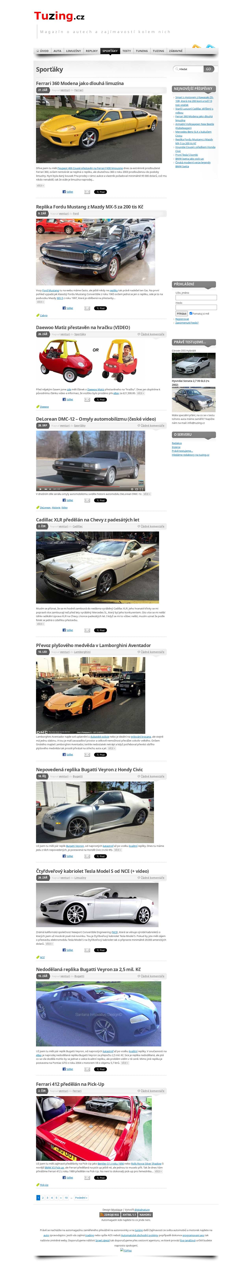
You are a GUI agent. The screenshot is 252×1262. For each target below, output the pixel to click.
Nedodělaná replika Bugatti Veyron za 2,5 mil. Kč (88, 969)
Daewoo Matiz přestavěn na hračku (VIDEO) (83, 327)
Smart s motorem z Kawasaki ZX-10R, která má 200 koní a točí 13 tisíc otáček (194, 101)
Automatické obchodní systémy (139, 1235)
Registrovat (182, 319)
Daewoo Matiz (95, 389)
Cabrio (43, 315)
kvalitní (133, 846)
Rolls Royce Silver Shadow (146, 1163)
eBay (116, 393)
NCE (114, 932)
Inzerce (176, 447)
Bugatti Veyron (75, 846)
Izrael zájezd (102, 1240)
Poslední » (81, 1197)
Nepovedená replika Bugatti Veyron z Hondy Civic (89, 769)
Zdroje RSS (111, 1215)
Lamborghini (82, 652)
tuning (139, 1230)
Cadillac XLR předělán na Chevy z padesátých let (87, 520)
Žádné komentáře (152, 334)
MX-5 (60, 298)
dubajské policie (99, 736)
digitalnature (142, 1209)
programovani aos (193, 1235)
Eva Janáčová (187, 1240)
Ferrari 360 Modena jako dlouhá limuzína (80, 83)
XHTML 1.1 (129, 1215)
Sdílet (70, 192)
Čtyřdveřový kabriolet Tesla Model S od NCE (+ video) (92, 871)
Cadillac (78, 526)
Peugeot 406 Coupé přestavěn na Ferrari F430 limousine (90, 168)
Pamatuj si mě (201, 313)
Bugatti (78, 776)
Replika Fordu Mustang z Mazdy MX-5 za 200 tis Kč (89, 207)
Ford (76, 213)
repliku (114, 290)
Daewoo (44, 406)
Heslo (179, 303)
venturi (65, 90)
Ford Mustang (50, 290)
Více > (40, 185)
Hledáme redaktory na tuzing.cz (190, 454)
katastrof (108, 846)
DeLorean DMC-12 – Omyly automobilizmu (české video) (96, 419)
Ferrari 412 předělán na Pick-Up (70, 1084)
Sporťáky (80, 334)
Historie (56, 507)
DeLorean (45, 507)
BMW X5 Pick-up (54, 1167)
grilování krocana (141, 736)
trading (89, 1235)
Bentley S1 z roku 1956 (111, 1163)
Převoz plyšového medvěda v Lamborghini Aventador (93, 645)
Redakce (177, 443)
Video (64, 507)
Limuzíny (80, 878)
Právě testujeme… (182, 451)
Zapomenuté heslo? (187, 322)
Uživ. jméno (182, 292)
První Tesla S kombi (186, 154)
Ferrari (78, 90)
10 (66, 1197)
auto (46, 1235)
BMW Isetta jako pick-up (189, 158)
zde (69, 389)
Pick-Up (44, 1185)
